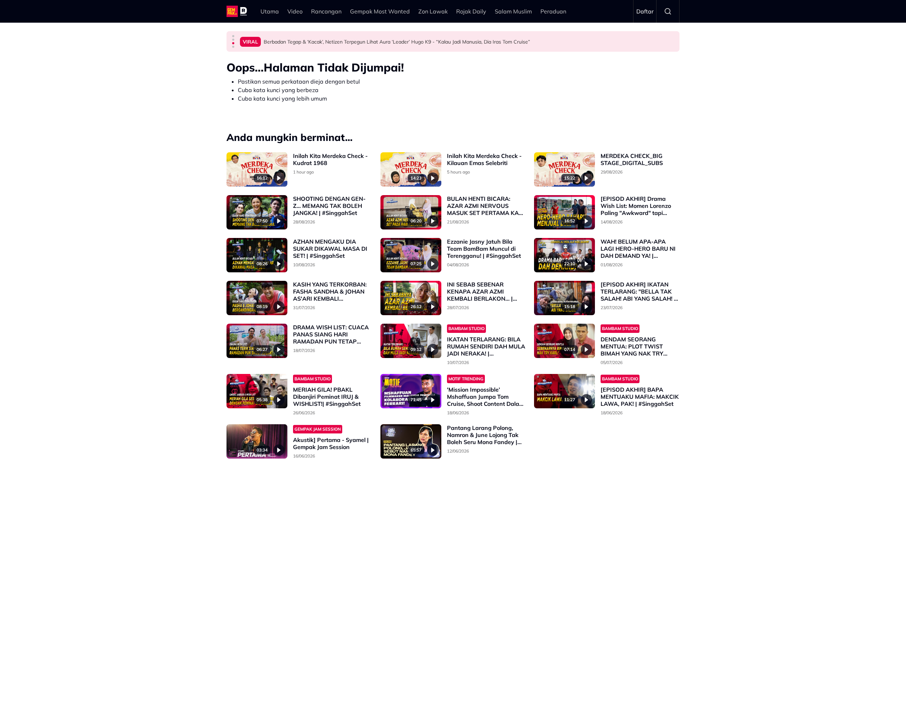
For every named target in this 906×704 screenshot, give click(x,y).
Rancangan (326, 11)
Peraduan (553, 11)
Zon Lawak (433, 11)
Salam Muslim (513, 11)
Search (667, 11)
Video (295, 11)
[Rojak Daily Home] (237, 11)
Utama (269, 11)
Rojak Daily (471, 11)
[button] (233, 36)
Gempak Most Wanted (380, 11)
